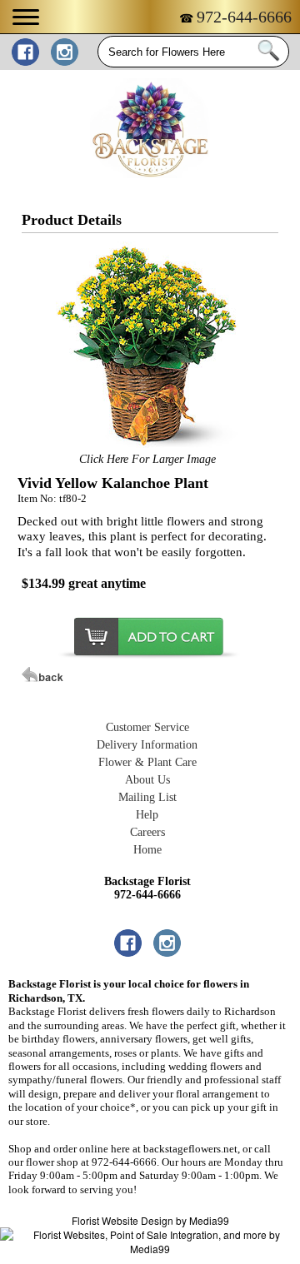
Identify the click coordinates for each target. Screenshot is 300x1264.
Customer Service (147, 727)
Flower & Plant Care (147, 762)
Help (147, 815)
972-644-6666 (244, 16)
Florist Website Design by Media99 (150, 1220)
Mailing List (147, 797)
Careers (147, 832)
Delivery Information (147, 745)
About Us (147, 780)
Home (147, 849)
